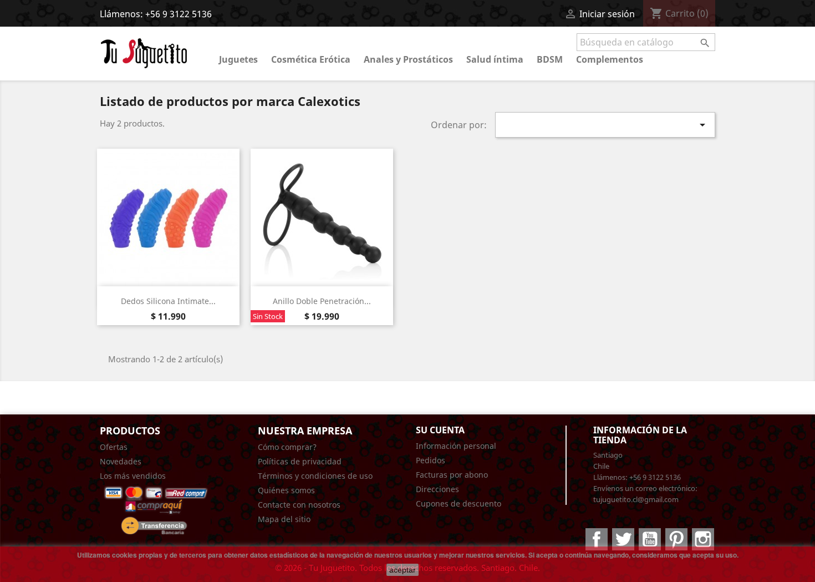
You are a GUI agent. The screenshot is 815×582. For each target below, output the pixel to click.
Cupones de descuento (458, 503)
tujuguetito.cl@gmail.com (636, 499)
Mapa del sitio (284, 519)
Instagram (703, 539)
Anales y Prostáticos (408, 59)
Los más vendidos (133, 475)
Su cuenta (440, 430)
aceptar (402, 569)
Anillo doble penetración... (322, 301)
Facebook (596, 539)
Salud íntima (494, 59)
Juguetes (238, 59)
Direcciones (437, 489)
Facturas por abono (452, 474)
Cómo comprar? (287, 447)
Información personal (456, 446)
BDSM (550, 59)
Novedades (120, 461)
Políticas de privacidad (300, 461)
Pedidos (430, 460)
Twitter (623, 539)
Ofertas (114, 447)
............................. (132, 490)
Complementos (609, 59)
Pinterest (676, 539)
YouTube (650, 539)
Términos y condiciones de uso (315, 475)
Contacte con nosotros (299, 504)
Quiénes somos (286, 490)
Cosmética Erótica (310, 59)
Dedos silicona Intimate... (168, 301)
